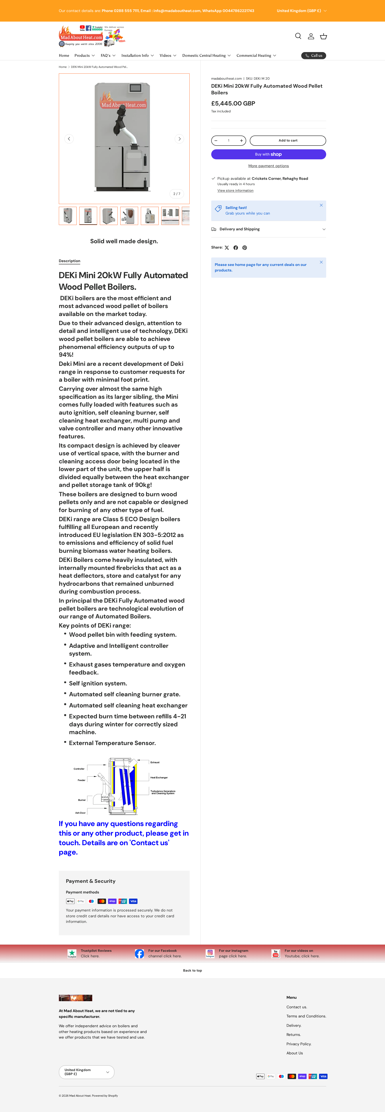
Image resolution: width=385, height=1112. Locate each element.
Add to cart (288, 140)
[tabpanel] (124, 564)
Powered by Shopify (105, 1096)
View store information (235, 190)
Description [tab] (69, 260)
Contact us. (297, 1006)
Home (64, 55)
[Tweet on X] (226, 247)
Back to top (192, 970)
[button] (323, 36)
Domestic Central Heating (204, 55)
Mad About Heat (80, 1096)
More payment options (268, 165)
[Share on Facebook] (235, 247)
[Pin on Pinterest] (244, 247)
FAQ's (106, 55)
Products (82, 55)
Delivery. (294, 1025)
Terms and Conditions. (306, 1016)
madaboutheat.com (226, 78)
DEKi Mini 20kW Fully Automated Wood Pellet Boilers (99, 67)
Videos (165, 55)
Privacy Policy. (299, 1043)
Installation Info (135, 55)
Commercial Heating (254, 55)
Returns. (294, 1034)
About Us (295, 1053)
